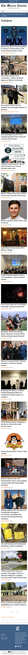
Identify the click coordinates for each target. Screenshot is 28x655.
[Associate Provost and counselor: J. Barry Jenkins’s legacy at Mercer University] (14, 65)
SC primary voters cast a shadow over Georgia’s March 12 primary (14, 107)
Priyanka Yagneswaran (6, 52)
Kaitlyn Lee (4, 428)
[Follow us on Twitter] (16, 646)
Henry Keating (4, 111)
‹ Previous (12, 612)
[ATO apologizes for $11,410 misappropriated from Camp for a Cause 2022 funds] (14, 124)
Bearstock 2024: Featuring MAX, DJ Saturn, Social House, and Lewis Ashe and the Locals (14, 48)
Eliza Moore (11, 111)
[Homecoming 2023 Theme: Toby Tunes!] (14, 440)
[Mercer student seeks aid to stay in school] (14, 210)
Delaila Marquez (5, 367)
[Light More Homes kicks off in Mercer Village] (14, 237)
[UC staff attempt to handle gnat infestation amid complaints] (14, 533)
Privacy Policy (4, 639)
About (10, 0)
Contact (13, 0)
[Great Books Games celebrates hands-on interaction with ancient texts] (14, 411)
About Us (3, 634)
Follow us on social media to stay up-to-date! (13, 15)
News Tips (17, 0)
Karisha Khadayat (5, 82)
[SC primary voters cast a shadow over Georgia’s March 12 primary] (14, 94)
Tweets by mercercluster (8, 617)
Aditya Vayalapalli (5, 520)
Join (2, 636)
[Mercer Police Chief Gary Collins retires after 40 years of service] (14, 182)
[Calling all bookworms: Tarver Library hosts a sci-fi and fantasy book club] (14, 153)
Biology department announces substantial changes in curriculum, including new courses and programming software (13, 514)
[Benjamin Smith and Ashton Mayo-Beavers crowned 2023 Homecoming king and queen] (14, 321)
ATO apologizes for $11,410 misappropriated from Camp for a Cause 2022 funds (13, 137)
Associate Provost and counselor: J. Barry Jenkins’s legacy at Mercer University (12, 78)
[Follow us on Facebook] (18, 646)
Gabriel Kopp (4, 252)
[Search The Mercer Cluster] (26, 11)
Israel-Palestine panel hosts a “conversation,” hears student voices (13, 277)
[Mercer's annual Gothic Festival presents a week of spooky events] (14, 350)
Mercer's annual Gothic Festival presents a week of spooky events (13, 363)
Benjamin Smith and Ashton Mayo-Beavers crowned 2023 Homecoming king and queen (13, 334)
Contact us (3, 635)
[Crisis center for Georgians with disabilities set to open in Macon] (14, 592)
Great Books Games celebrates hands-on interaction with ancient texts (13, 424)
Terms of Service (4, 637)
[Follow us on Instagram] (20, 646)
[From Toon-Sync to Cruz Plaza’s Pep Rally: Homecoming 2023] (14, 293)
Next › (17, 612)
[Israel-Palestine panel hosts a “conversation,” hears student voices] (14, 264)
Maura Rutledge (5, 308)
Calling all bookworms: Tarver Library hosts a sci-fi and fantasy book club (13, 166)
